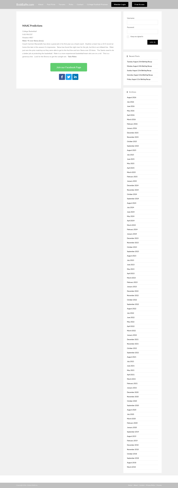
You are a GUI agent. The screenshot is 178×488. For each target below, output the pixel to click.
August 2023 (131, 256)
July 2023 (130, 260)
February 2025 (132, 177)
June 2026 (131, 106)
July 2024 (130, 207)
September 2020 (133, 405)
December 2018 (133, 445)
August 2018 (131, 463)
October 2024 (132, 194)
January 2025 (132, 181)
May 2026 (130, 111)
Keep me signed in (137, 36)
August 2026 (131, 97)
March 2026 (131, 119)
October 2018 (132, 454)
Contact (141, 485)
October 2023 (132, 247)
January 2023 (132, 287)
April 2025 (131, 168)
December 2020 (133, 392)
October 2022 (132, 300)
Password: (130, 27)
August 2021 (131, 357)
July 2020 (130, 414)
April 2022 (131, 326)
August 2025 (131, 150)
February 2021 (132, 383)
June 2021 (131, 366)
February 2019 (132, 441)
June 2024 (131, 212)
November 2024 (133, 190)
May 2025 (130, 163)
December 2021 (133, 339)
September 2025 (133, 146)
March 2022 (131, 331)
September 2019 (133, 432)
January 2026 (132, 128)
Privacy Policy (150, 485)
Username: (131, 18)
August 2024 (131, 203)
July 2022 (130, 313)
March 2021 (131, 379)
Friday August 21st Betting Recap (138, 79)
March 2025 (131, 172)
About (136, 485)
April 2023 (131, 273)
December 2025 (133, 133)
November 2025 (133, 137)
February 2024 (132, 229)
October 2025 (132, 141)
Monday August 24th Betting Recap (139, 66)
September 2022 (133, 304)
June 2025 (131, 159)
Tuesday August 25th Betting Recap (139, 62)
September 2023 (133, 251)
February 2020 (132, 423)
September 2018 (133, 458)
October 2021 (132, 348)
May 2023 (130, 269)
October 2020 (132, 401)
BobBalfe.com (25, 4)
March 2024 (131, 225)
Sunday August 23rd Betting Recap (139, 70)
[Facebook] (62, 77)
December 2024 (133, 185)
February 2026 (132, 124)
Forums (159, 485)
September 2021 (133, 353)
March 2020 (131, 419)
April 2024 (131, 221)
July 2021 (130, 361)
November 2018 (133, 449)
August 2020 (131, 410)
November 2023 (133, 243)
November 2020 (133, 397)
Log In (152, 42)
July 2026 (130, 102)
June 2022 (131, 317)
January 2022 (132, 335)
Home (130, 485)
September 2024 (133, 199)
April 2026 (131, 115)
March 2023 (131, 278)
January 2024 (132, 234)
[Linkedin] (75, 77)
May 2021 (130, 370)
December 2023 (133, 238)
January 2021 (132, 388)
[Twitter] (69, 77)
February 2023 (132, 282)
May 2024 (130, 216)
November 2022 (133, 295)
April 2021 (131, 375)
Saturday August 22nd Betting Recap (140, 75)
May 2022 (130, 322)
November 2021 (133, 344)
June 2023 (131, 265)
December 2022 (133, 291)
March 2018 (131, 467)
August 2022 (131, 309)
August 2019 (131, 436)
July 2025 (130, 155)
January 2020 (132, 427)
